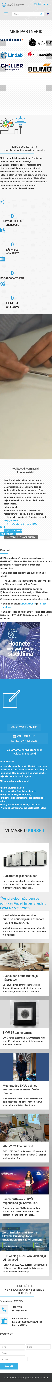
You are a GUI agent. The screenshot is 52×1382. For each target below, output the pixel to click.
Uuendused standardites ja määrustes (20, 977)
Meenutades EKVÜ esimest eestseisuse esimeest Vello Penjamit (21, 1089)
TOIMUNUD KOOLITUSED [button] (22, 537)
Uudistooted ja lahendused (20, 876)
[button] (41, 4)
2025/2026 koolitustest (18, 1146)
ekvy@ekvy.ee (11, 520)
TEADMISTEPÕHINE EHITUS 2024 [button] (18, 526)
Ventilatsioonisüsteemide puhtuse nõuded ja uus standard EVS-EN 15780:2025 (24, 919)
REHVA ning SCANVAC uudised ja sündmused (24, 1257)
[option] (12, 40)
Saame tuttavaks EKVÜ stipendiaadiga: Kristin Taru (20, 1201)
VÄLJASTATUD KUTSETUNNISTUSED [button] (24, 738)
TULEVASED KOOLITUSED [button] (11, 532)
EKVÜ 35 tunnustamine (18, 1032)
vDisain (44, 1377)
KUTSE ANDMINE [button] (26, 727)
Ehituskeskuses (28, 603)
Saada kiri (9, 1366)
